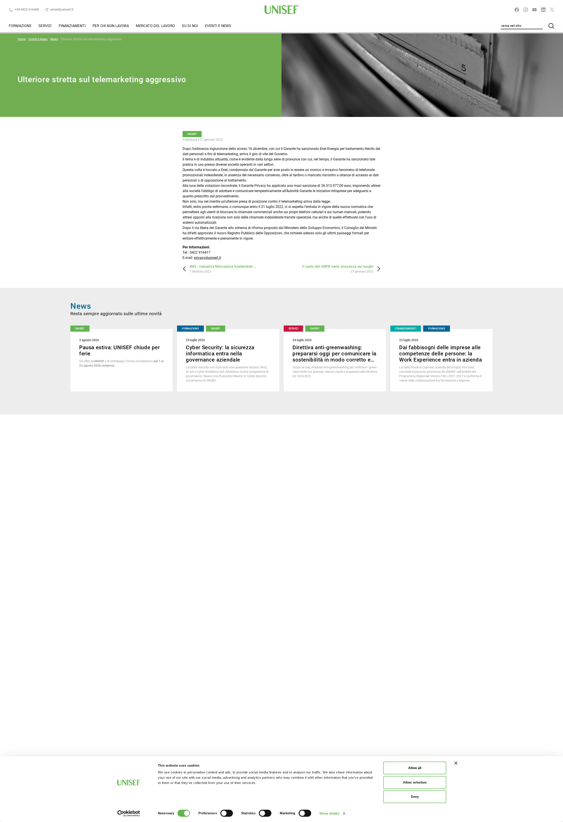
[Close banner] (455, 763)
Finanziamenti (72, 26)
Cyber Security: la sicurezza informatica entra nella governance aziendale (220, 353)
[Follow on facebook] (517, 9)
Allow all (415, 768)
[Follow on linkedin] (543, 9)
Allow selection (415, 782)
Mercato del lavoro (155, 26)
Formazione (20, 26)
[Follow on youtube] (534, 9)
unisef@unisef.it (61, 9)
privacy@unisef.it (207, 258)
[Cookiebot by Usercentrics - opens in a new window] (129, 813)
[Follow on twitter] (552, 9)
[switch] (226, 813)
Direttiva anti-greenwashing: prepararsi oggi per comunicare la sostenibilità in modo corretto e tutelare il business (334, 356)
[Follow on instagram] (525, 9)
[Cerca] (551, 26)
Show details (329, 813)
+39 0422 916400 (26, 9)
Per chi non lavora (111, 26)
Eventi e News (218, 26)
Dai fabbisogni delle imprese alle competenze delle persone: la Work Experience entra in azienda (440, 353)
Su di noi (190, 26)
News (54, 39)
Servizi (45, 26)
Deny (415, 796)
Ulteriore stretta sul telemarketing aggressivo (91, 39)
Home (22, 39)
